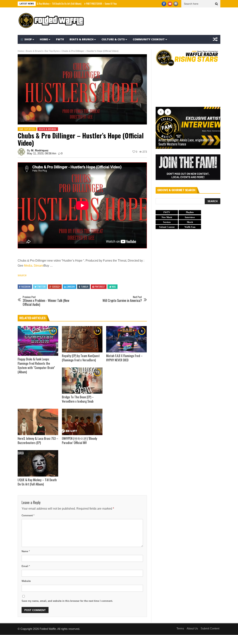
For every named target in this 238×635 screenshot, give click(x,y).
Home (44, 39)
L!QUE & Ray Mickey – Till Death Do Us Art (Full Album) (40, 3)
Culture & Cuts (113, 39)
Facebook (25, 286)
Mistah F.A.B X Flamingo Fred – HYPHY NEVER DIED (124, 357)
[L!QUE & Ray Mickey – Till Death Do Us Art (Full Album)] (38, 463)
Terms (180, 628)
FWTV (60, 39)
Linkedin (71, 286)
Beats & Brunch (82, 39)
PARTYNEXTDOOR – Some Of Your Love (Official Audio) (94, 3)
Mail (114, 286)
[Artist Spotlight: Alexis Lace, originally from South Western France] (188, 128)
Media (28, 265)
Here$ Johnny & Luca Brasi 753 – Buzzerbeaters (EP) (38, 440)
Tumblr (84, 286)
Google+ (56, 286)
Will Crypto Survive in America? (122, 299)
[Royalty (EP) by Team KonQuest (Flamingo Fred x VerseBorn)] (82, 339)
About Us (192, 628)
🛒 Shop (26, 39)
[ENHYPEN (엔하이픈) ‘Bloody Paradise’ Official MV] (82, 422)
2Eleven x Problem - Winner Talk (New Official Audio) (46, 301)
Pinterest (100, 286)
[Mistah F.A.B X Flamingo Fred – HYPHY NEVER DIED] (126, 339)
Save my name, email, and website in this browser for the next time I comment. (67, 601)
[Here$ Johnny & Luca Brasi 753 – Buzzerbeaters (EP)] (38, 422)
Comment (28, 515)
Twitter (41, 286)
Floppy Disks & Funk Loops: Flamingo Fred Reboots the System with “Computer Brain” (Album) (36, 365)
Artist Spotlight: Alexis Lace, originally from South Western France (186, 142)
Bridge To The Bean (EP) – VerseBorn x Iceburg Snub (78, 399)
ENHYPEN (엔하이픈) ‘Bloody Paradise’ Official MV (79, 440)
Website (26, 581)
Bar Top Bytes (52, 51)
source (22, 275)
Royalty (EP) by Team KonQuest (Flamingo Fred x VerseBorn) (81, 357)
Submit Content (210, 628)
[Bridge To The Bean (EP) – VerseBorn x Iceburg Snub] (82, 380)
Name (26, 551)
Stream (38, 265)
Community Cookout (149, 39)
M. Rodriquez (40, 150)
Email (26, 566)
